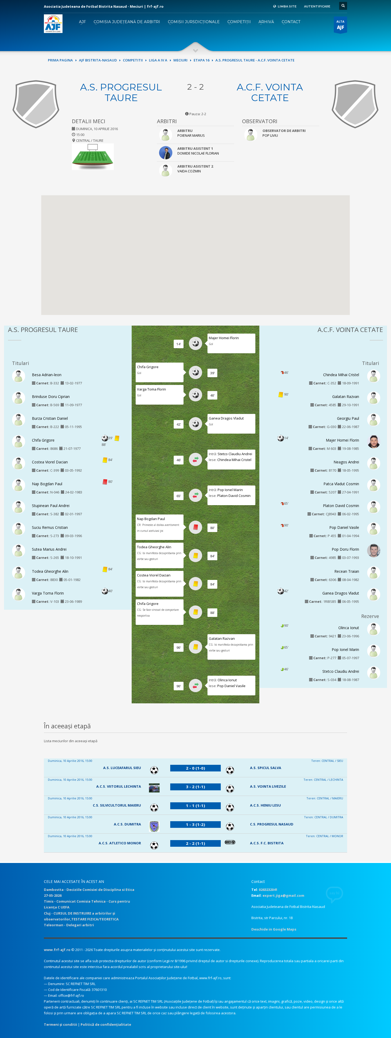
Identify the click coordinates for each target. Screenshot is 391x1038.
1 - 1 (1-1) (195, 805)
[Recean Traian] (373, 572)
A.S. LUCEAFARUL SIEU (122, 767)
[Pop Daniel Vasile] (373, 528)
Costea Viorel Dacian (50, 461)
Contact (291, 21)
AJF (82, 21)
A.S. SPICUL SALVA (265, 767)
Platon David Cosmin (234, 495)
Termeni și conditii (60, 1024)
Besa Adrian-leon (46, 374)
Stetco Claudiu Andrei (235, 453)
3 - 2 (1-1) (195, 786)
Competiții (239, 21)
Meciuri (180, 60)
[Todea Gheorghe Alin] (18, 572)
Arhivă (266, 21)
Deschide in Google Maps (273, 929)
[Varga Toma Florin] (18, 594)
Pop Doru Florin (345, 549)
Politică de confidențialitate (106, 1024)
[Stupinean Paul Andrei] (18, 506)
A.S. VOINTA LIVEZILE (268, 786)
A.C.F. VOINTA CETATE (270, 92)
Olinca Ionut (227, 680)
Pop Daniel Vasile (231, 685)
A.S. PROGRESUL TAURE (121, 92)
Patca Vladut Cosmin (341, 483)
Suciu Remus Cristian (50, 527)
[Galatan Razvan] (373, 397)
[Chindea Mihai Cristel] (373, 375)
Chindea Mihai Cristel (234, 459)
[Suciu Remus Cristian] (18, 528)
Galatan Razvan (222, 638)
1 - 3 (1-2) (195, 824)
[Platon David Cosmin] (373, 506)
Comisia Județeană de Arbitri (127, 21)
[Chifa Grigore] (18, 441)
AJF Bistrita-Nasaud (98, 60)
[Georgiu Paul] (373, 419)
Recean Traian (346, 571)
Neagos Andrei (346, 461)
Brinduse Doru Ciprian (51, 396)
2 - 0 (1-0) (195, 768)
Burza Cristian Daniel (50, 418)
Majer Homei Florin (224, 337)
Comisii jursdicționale (194, 21)
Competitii (133, 60)
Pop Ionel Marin (230, 489)
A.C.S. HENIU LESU (265, 805)
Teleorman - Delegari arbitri (69, 925)
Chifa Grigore (43, 440)
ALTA (340, 24)
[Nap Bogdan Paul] (18, 485)
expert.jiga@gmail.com (283, 895)
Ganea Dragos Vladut (226, 418)
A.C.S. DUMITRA (127, 824)
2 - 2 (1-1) (195, 843)
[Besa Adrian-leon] (18, 375)
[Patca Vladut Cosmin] (373, 485)
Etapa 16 (201, 60)
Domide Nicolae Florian (198, 153)
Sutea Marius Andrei (49, 549)
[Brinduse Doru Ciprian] (18, 397)
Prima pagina (60, 60)
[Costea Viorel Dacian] (18, 463)
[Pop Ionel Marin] (373, 650)
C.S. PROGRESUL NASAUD (271, 824)
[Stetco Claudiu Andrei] (373, 672)
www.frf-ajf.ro (57, 949)
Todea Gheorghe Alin (50, 571)
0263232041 (268, 889)
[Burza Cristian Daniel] (18, 419)
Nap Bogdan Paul (47, 483)
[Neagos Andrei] (373, 463)
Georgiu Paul (348, 418)
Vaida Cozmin (189, 171)
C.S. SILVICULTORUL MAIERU (117, 805)
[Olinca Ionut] (373, 628)
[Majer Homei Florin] (373, 442)
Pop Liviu (270, 135)
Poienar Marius (191, 135)
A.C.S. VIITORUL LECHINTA (118, 786)
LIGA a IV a (158, 60)
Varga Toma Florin (48, 593)
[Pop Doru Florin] (373, 551)
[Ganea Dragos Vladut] (373, 594)
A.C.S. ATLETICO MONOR (120, 843)
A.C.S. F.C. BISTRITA (267, 843)
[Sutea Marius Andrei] (18, 550)
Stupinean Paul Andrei (50, 505)
